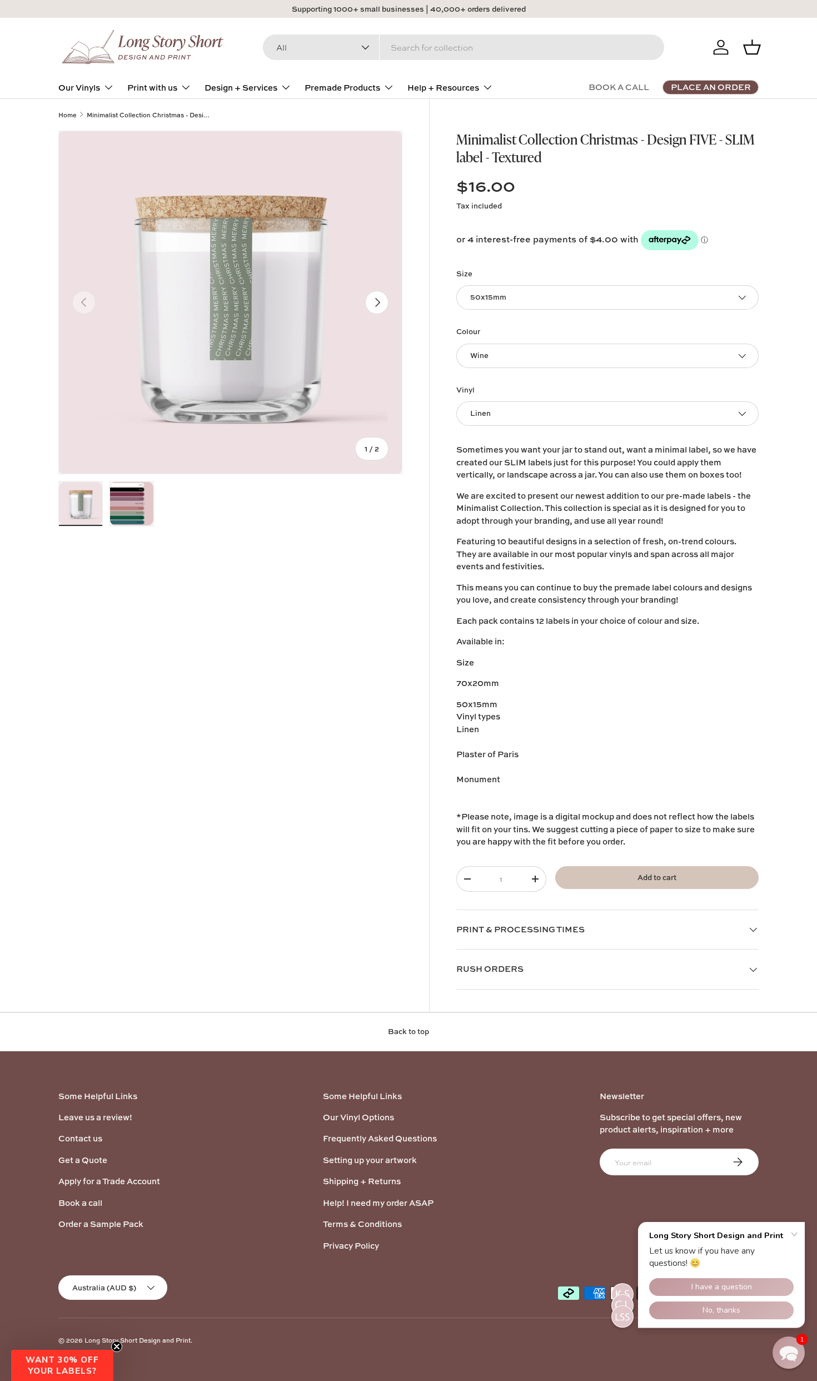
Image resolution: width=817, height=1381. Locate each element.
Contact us (80, 1138)
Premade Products (342, 87)
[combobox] (463, 47)
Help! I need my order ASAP (378, 1203)
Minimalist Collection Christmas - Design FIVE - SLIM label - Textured (149, 115)
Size (464, 274)
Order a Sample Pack (100, 1224)
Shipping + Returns (362, 1181)
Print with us (152, 87)
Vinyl (465, 390)
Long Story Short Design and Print (137, 1340)
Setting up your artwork (370, 1160)
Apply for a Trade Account (109, 1181)
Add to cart (656, 877)
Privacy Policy (351, 1245)
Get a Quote (82, 1160)
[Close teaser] (116, 1346)
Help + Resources (443, 87)
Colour (468, 331)
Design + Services (241, 87)
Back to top (408, 1031)
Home (67, 115)
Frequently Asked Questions (380, 1138)
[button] (62, 1365)
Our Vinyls (79, 87)
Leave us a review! (95, 1117)
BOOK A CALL (619, 87)
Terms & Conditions (362, 1224)
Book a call (80, 1203)
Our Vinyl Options (358, 1117)
